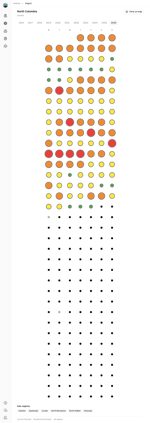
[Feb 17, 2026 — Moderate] (59, 111)
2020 (57, 22)
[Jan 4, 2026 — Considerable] (112, 37)
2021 (67, 22)
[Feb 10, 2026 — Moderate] (59, 101)
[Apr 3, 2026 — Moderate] (91, 175)
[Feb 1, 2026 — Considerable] (112, 80)
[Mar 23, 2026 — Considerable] (48, 164)
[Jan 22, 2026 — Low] (80, 69)
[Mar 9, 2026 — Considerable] (48, 143)
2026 (113, 22)
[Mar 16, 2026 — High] (48, 154)
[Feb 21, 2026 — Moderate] (101, 111)
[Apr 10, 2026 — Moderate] (91, 185)
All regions (58, 419)
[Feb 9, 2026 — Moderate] (48, 101)
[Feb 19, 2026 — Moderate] (80, 111)
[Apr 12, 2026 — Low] (112, 185)
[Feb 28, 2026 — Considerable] (101, 122)
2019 (48, 22)
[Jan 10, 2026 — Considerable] (101, 48)
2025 (104, 22)
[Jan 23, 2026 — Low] (91, 69)
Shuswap (88, 411)
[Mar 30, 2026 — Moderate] (48, 175)
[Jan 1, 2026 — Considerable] (80, 37)
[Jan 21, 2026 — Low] (70, 69)
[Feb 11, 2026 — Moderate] (70, 101)
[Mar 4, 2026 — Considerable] (70, 132)
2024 (95, 22)
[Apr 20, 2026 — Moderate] (48, 206)
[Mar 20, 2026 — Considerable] (91, 154)
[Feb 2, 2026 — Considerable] (48, 90)
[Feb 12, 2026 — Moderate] (80, 101)
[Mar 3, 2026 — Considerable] (59, 132)
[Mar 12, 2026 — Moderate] (80, 143)
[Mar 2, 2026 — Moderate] (48, 132)
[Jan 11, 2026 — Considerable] (112, 48)
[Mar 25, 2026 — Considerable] (70, 164)
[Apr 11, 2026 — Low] (101, 185)
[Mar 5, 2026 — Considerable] (80, 132)
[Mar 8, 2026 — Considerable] (112, 132)
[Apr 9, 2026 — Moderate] (80, 185)
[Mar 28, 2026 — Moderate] (101, 164)
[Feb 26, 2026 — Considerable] (80, 122)
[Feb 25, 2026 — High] (70, 122)
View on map (135, 11)
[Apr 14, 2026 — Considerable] (59, 196)
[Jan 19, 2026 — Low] (48, 69)
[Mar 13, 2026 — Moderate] (91, 143)
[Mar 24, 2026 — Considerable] (59, 164)
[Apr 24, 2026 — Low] (91, 206)
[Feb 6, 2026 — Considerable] (91, 90)
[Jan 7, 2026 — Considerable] (70, 48)
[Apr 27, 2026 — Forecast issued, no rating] (48, 217)
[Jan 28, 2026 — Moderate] (70, 80)
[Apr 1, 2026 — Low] (70, 175)
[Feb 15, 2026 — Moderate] (112, 101)
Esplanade (33, 411)
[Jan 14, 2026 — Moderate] (70, 59)
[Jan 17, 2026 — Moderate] (101, 59)
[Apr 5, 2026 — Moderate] (112, 175)
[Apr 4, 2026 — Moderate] (101, 175)
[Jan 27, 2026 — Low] (59, 80)
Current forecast (24, 419)
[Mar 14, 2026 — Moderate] (101, 143)
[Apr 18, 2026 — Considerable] (101, 196)
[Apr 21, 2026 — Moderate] (59, 206)
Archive (16, 3)
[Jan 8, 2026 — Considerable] (80, 48)
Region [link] (28, 3)
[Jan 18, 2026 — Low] (112, 59)
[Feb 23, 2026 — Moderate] (48, 122)
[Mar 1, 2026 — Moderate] (112, 122)
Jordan (45, 411)
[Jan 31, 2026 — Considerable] (101, 80)
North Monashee (58, 411)
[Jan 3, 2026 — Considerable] (101, 37)
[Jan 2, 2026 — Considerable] (91, 37)
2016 (21, 22)
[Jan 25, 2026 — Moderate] (112, 69)
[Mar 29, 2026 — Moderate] (112, 164)
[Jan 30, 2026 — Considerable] (91, 80)
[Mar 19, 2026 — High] (80, 154)
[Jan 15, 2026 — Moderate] (80, 59)
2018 (39, 22)
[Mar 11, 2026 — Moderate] (70, 143)
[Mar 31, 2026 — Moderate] (59, 175)
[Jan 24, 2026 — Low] (101, 69)
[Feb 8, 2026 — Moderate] (112, 90)
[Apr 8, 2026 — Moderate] (70, 185)
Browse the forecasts (42, 419)
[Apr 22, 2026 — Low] (70, 206)
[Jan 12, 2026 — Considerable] (48, 59)
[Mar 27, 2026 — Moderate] (91, 164)
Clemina (21, 411)
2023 (85, 22)
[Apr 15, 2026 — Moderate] (70, 196)
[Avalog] (5, 5)
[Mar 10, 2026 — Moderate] (59, 143)
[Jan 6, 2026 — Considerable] (59, 48)
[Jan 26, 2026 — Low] (48, 80)
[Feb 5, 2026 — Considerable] (80, 90)
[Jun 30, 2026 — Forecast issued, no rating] (59, 312)
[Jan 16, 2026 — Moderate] (91, 59)
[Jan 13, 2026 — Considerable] (59, 59)
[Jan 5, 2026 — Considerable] (48, 48)
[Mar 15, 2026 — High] (112, 143)
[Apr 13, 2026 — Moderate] (48, 196)
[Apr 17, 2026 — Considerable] (91, 196)
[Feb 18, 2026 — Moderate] (70, 111)
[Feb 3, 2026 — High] (59, 90)
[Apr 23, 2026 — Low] (80, 206)
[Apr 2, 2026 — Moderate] (80, 175)
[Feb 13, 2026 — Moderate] (91, 101)
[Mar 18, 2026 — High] (70, 154)
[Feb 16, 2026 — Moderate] (48, 111)
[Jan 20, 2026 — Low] (59, 69)
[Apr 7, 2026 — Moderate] (59, 185)
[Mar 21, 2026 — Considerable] (101, 154)
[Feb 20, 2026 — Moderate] (91, 111)
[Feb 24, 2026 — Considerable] (59, 122)
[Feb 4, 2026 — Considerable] (70, 90)
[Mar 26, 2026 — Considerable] (80, 164)
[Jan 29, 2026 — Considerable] (80, 80)
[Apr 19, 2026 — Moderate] (112, 196)
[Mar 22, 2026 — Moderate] (112, 154)
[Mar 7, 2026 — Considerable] (101, 132)
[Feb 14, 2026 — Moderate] (101, 101)
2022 (76, 22)
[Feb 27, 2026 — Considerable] (91, 122)
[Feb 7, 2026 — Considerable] (101, 90)
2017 (30, 22)
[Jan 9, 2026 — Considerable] (91, 48)
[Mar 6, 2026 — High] (91, 132)
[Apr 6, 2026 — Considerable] (48, 185)
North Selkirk (75, 411)
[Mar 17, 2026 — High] (59, 154)
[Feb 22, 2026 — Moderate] (112, 111)
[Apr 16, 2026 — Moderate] (80, 196)
